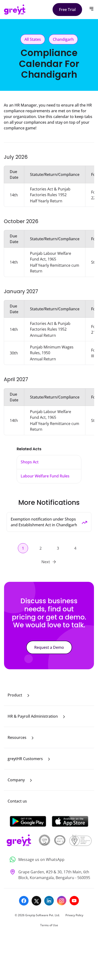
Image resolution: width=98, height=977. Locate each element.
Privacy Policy (74, 915)
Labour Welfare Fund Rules (45, 476)
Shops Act (30, 462)
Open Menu (91, 8)
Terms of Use (49, 925)
